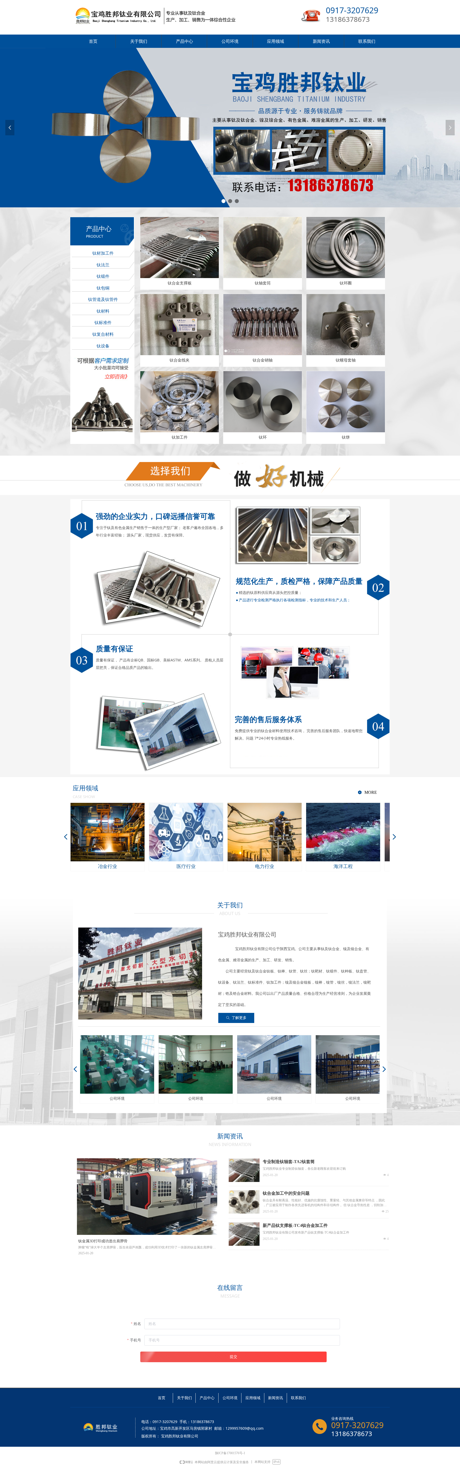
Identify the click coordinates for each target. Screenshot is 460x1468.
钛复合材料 (103, 334)
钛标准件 (103, 322)
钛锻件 (103, 276)
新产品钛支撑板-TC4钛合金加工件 (295, 1225)
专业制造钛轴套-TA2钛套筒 (289, 1161)
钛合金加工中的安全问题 (286, 1193)
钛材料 (103, 311)
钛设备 (103, 346)
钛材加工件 (103, 253)
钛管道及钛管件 (103, 299)
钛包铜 (103, 288)
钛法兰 (103, 265)
